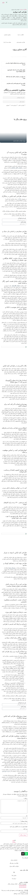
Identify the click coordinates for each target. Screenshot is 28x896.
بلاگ (14, 872)
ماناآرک (25, 9)
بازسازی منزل (14, 860)
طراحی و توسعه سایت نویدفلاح (21, 893)
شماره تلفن (23, 222)
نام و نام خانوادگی (22, 218)
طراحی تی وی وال (14, 863)
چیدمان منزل (12, 567)
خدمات (21, 9)
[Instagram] (23, 853)
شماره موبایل (23, 821)
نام (26, 815)
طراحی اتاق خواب (15, 285)
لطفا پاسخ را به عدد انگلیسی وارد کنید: (18, 826)
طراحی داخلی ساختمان (16, 167)
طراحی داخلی (21, 105)
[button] (14, 64)
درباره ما (14, 878)
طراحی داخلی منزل (14, 866)
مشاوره (7, 105)
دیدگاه (25, 798)
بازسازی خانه (13, 105)
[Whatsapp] (26, 853)
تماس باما (14, 875)
